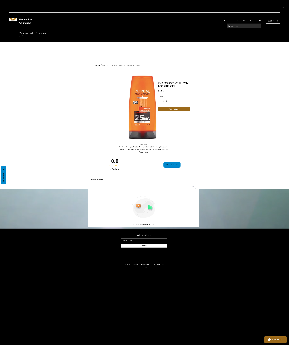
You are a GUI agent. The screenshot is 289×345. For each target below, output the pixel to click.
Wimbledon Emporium (25, 21)
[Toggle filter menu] (193, 186)
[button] (283, 7)
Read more (143, 152)
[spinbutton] (163, 101)
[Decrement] (159, 101)
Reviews (3, 175)
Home (97, 65)
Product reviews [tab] (96, 180)
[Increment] (166, 101)
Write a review (172, 165)
